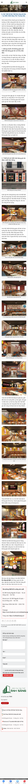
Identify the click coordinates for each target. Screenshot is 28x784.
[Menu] (2, 2)
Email (4, 657)
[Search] (26, 2)
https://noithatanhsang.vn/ (16, 616)
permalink (5, 626)
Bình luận (5, 640)
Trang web (5, 664)
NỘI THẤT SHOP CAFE (16, 625)
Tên (4, 651)
